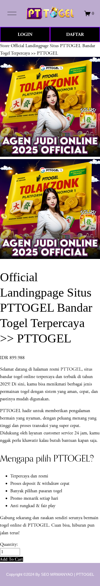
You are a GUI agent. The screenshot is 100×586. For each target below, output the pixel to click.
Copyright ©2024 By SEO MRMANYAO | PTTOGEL (50, 574)
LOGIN (25, 34)
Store (4, 46)
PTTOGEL (71, 369)
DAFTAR (75, 34)
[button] (11, 559)
